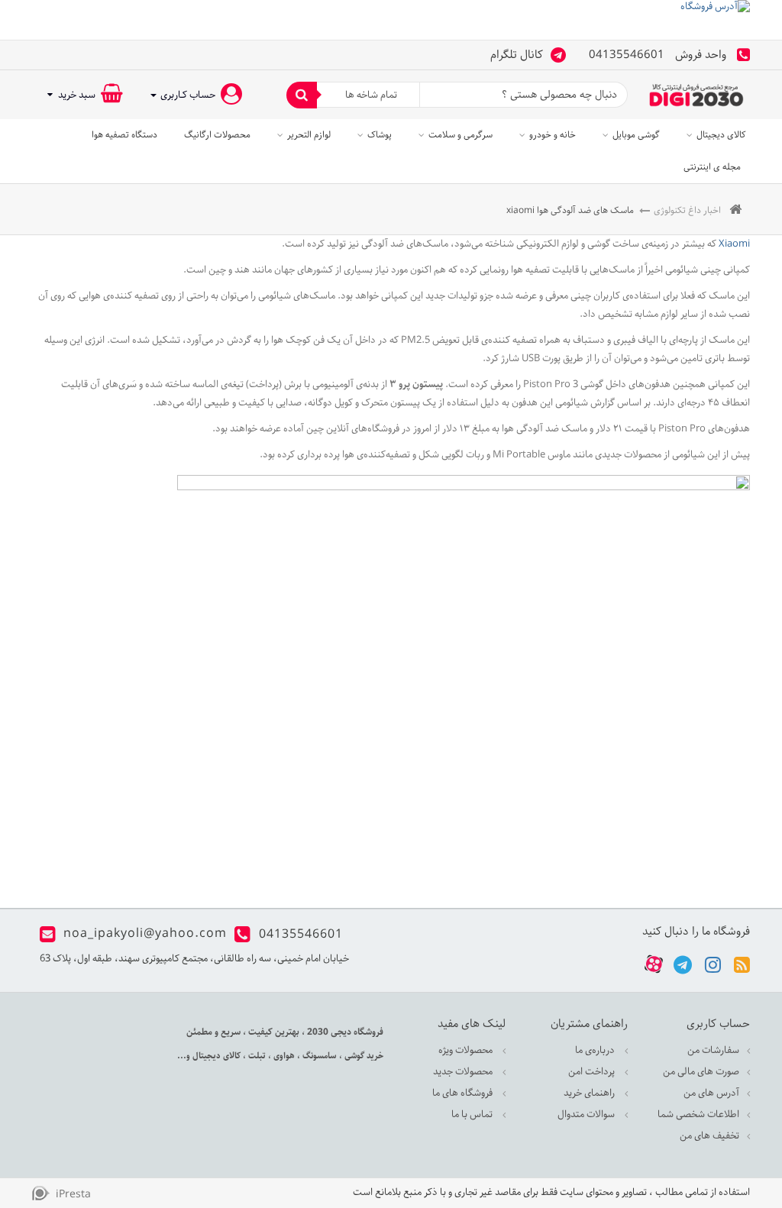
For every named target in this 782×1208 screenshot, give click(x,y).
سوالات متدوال (587, 1114)
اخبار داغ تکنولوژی (687, 210)
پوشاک (379, 135)
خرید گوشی (362, 1055)
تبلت (256, 1055)
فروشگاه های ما (463, 1093)
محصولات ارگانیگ (217, 135)
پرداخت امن (592, 1071)
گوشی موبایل (636, 135)
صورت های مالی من (701, 1071)
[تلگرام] (683, 964)
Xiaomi (733, 244)
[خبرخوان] (742, 964)
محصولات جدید (464, 1071)
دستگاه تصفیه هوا (124, 135)
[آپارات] (654, 965)
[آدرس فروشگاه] (391, 20)
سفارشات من (713, 1050)
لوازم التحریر (309, 135)
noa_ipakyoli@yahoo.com (145, 934)
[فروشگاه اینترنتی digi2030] (696, 95)
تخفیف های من (709, 1136)
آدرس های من (711, 1093)
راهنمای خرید (590, 1093)
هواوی (283, 1055)
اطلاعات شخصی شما (698, 1114)
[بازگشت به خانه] (735, 210)
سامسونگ (318, 1055)
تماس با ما (473, 1114)
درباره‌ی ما (596, 1050)
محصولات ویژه (466, 1050)
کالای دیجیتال (721, 135)
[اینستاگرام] (713, 964)
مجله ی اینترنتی (712, 167)
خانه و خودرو (552, 135)
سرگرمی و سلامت (460, 135)
